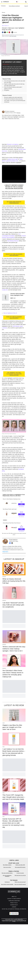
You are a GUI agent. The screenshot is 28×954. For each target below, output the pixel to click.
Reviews (3, 12)
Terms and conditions (14, 900)
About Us (14, 896)
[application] (14, 173)
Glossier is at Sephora (12, 144)
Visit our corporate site (18, 919)
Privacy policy (14, 902)
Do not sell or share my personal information (14, 908)
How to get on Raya (7, 867)
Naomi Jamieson (10, 111)
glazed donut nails (13, 159)
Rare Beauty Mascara (13, 240)
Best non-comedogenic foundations (7, 876)
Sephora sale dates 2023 (20, 864)
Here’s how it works (12, 36)
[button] (14, 502)
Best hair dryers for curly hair (20, 875)
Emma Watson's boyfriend (14, 5)
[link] (6, 503)
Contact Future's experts (14, 898)
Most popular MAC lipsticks (20, 867)
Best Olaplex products (7, 864)
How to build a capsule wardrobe (7, 884)
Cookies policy (14, 904)
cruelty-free (5, 289)
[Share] (3, 32)
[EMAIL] (12, 543)
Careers (14, 906)
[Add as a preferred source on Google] (14, 913)
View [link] (21, 504)
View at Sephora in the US (10, 313)
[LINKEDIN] (10, 543)
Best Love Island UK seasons (20, 884)
